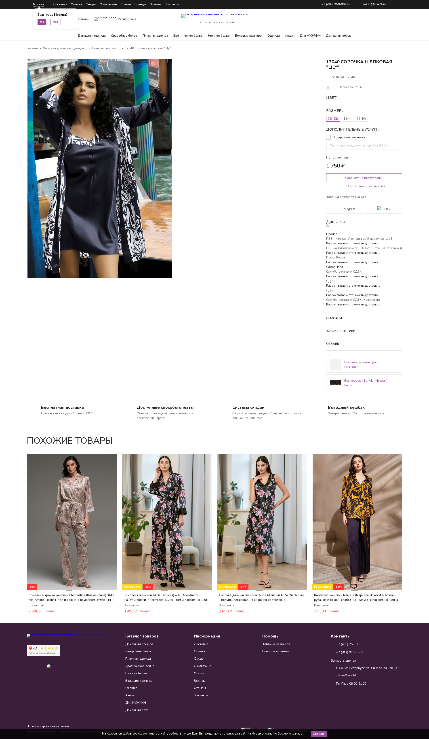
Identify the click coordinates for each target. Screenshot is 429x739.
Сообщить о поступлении (364, 178)
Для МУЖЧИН (310, 36)
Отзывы (155, 4)
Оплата (76, 4)
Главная (32, 48)
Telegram (348, 209)
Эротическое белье (188, 36)
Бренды (140, 4)
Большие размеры (248, 36)
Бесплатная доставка (62, 407)
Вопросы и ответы (276, 651)
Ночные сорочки (104, 48)
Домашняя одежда (92, 36)
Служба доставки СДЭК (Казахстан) (353, 300)
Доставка (60, 4)
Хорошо (319, 734)
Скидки (91, 4)
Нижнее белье (219, 36)
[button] (386, 438)
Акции (289, 36)
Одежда (273, 36)
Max (387, 209)
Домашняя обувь (338, 36)
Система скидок (248, 407)
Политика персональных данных (48, 726)
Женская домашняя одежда (63, 48)
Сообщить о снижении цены (366, 186)
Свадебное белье (124, 36)
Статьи (125, 4)
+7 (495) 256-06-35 (335, 4)
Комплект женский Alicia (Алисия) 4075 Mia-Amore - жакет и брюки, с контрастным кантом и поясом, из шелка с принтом (167, 597)
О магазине (108, 4)
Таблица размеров (276, 644)
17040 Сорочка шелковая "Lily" (148, 48)
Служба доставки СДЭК (344, 271)
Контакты (172, 4)
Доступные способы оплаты (165, 407)
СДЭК (330, 281)
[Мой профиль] (371, 19)
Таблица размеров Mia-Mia (346, 197)
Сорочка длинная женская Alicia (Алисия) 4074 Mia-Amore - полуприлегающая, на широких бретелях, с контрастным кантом (261, 597)
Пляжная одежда (155, 36)
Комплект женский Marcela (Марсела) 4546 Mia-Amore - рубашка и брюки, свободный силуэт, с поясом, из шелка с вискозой (357, 597)
